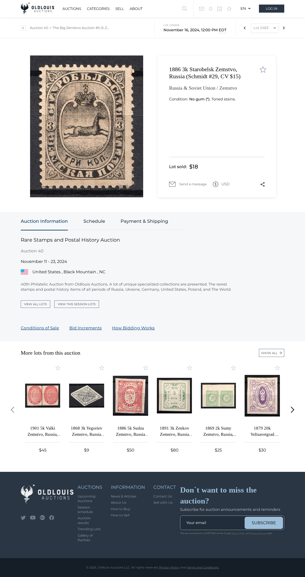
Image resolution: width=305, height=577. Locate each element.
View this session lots (77, 304)
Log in (271, 9)
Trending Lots (89, 529)
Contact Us (162, 496)
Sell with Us (163, 503)
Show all (269, 353)
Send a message (193, 184)
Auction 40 (39, 28)
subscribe (264, 522)
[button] (14, 410)
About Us (118, 503)
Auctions (71, 9)
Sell (119, 9)
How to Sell (120, 515)
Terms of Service (258, 533)
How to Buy (120, 509)
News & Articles (123, 496)
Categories (98, 9)
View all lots (35, 304)
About (136, 9)
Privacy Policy (238, 533)
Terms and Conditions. (203, 567)
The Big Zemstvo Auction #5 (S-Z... (81, 28)
